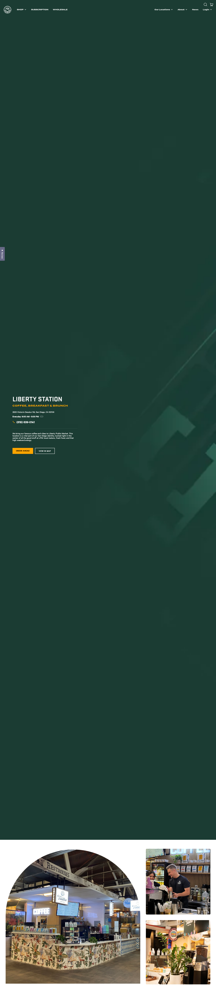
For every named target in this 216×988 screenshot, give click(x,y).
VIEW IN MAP (45, 451)
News (195, 10)
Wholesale (60, 10)
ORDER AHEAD (23, 450)
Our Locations (162, 10)
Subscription (39, 10)
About (181, 10)
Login (206, 10)
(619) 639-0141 (25, 422)
